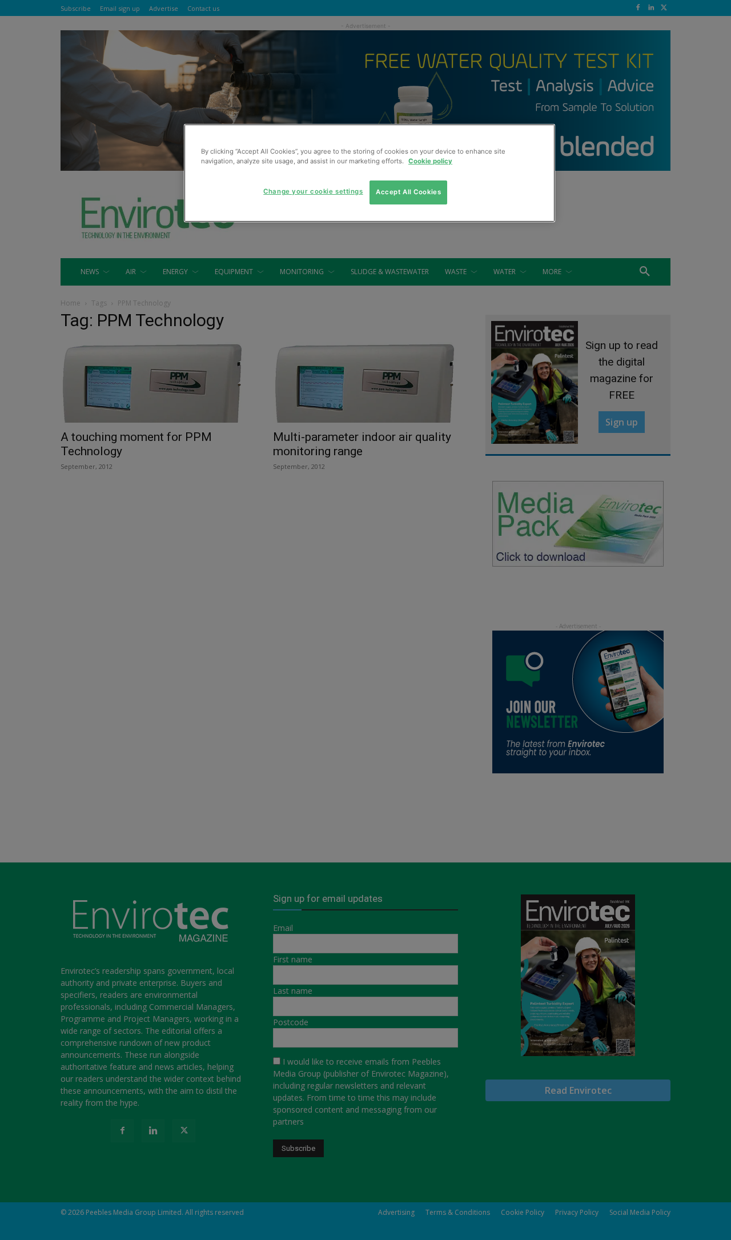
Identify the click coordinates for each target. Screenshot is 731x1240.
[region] (369, 173)
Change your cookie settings (313, 191)
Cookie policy (430, 161)
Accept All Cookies (408, 192)
